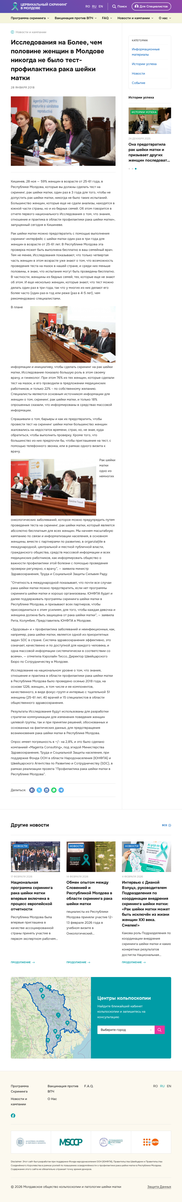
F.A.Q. (88, 1086)
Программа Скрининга (20, 1089)
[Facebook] (32, 790)
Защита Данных (159, 1187)
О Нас (52, 1099)
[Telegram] (61, 790)
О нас (163, 18)
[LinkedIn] (46, 790)
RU (94, 6)
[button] (58, 1015)
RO (87, 6)
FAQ (105, 18)
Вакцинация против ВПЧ (74, 18)
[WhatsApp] (54, 790)
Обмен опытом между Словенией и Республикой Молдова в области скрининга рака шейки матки (89, 893)
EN (101, 6)
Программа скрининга (28, 18)
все (164, 825)
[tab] (129, 169)
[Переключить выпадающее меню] (48, 18)
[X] (39, 790)
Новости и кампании (133, 18)
